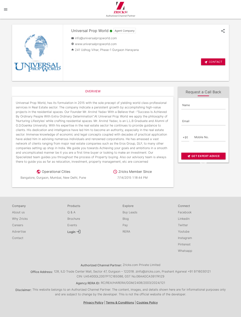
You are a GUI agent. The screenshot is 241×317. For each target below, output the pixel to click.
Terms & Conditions (120, 302)
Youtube (183, 231)
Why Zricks (20, 219)
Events (72, 225)
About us (18, 212)
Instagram (185, 238)
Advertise (19, 231)
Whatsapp (185, 251)
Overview (93, 91)
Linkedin (184, 219)
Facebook (184, 212)
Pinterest (184, 244)
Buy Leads (130, 212)
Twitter (183, 225)
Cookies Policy (147, 302)
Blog (126, 219)
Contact (17, 238)
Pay (125, 225)
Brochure (73, 219)
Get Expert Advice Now (203, 156)
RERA (126, 231)
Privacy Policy (93, 302)
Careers (17, 225)
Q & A (71, 212)
